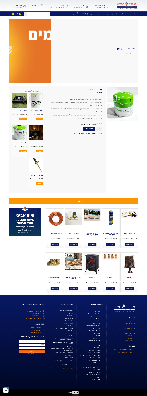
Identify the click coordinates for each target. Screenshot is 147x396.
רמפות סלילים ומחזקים (93, 375)
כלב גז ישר (70, 325)
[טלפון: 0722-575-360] (107, 6)
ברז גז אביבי (96, 323)
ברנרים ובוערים (95, 328)
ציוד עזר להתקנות (94, 365)
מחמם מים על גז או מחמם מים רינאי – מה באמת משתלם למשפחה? (62, 361)
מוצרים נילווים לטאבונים (93, 350)
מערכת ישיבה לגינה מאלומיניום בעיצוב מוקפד (63, 343)
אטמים (98, 318)
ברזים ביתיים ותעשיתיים (93, 326)
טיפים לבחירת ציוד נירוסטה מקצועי (64, 353)
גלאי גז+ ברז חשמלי (94, 331)
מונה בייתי (97, 348)
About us (85, 14)
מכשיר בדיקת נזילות (67, 364)
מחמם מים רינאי (69, 320)
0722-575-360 (25, 229)
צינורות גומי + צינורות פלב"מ (91, 367)
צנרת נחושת (96, 370)
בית (136, 14)
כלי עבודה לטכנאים (94, 343)
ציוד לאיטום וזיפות (94, 360)
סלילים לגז (70, 313)
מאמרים (107, 14)
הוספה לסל (89, 129)
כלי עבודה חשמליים (94, 340)
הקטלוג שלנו (19, 5)
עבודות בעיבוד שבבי (94, 358)
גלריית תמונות (99, 14)
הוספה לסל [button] (39, 119)
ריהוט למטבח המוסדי (67, 355)
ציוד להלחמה (96, 362)
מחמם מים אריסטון (68, 323)
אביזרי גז (97, 311)
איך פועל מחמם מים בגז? (66, 311)
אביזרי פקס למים (95, 316)
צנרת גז (71, 333)
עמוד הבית (133, 53)
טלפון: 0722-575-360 (99, 5)
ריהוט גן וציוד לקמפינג (93, 372)
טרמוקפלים (96, 336)
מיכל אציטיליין (69, 330)
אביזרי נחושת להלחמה (93, 313)
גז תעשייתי (70, 316)
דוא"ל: (82, 5)
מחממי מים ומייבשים (94, 353)
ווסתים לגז (97, 333)
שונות (98, 377)
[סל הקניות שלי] (41, 5)
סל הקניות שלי (35, 5)
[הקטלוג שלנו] (24, 6)
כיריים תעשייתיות (95, 338)
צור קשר (92, 14)
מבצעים (113, 14)
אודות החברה (130, 14)
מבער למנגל (69, 346)
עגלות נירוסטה (69, 318)
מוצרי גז (71, 335)
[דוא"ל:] (87, 6)
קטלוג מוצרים (121, 14)
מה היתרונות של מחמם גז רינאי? (64, 328)
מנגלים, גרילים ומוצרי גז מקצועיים (90, 355)
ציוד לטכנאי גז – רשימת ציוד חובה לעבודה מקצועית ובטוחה (62, 349)
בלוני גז (128, 53)
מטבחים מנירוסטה (68, 358)
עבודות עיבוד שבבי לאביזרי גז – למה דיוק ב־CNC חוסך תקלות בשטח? (62, 339)
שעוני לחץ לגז (96, 380)
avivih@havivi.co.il (25, 233)
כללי (98, 345)
